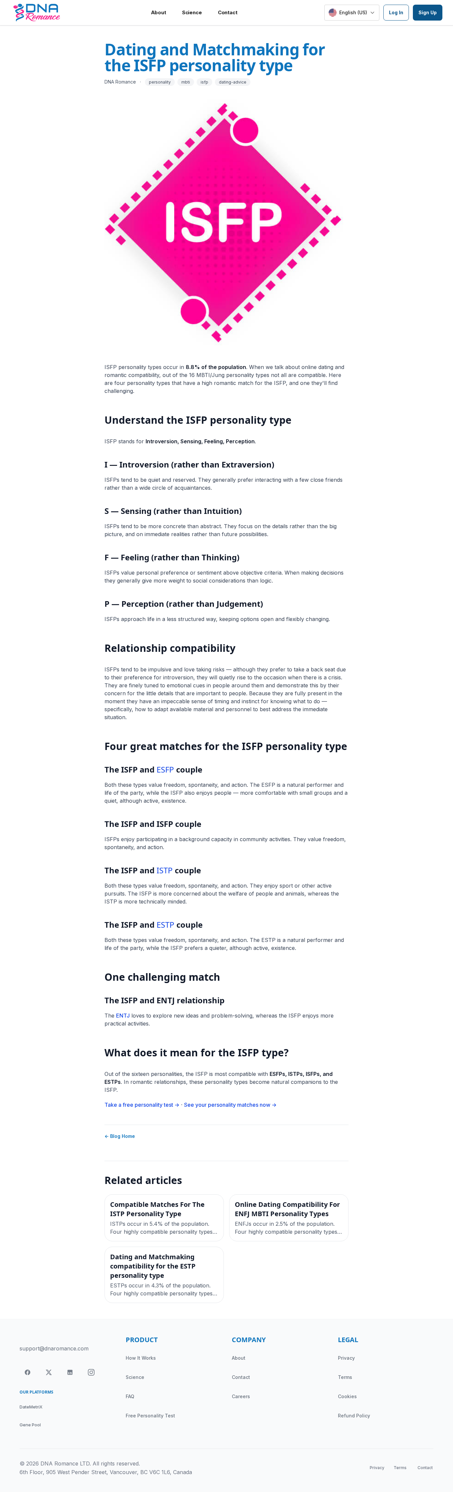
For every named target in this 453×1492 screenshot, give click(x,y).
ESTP (165, 924)
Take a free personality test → (141, 1104)
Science (192, 12)
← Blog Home (119, 1136)
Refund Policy (354, 1415)
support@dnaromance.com (54, 1348)
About (158, 12)
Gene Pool (30, 1424)
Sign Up (428, 12)
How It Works (141, 1358)
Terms (345, 1377)
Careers (241, 1396)
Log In (396, 12)
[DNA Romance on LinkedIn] (70, 1372)
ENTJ (123, 1015)
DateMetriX (31, 1406)
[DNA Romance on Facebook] (27, 1372)
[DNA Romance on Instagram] (91, 1372)
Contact (227, 12)
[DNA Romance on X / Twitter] (49, 1372)
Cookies (347, 1396)
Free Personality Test (150, 1415)
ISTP (165, 870)
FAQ (130, 1396)
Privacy (346, 1358)
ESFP (165, 769)
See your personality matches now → (230, 1104)
